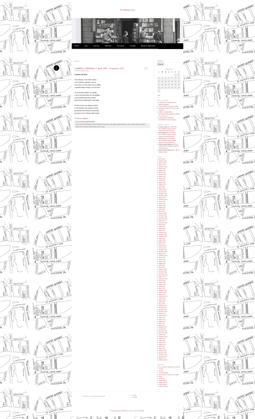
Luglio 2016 (162, 340)
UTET (98, 127)
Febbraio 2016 (163, 350)
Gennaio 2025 (162, 174)
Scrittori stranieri (163, 382)
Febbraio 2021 (163, 246)
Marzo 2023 (162, 211)
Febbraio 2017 (163, 327)
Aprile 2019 (162, 286)
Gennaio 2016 (162, 352)
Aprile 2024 (162, 186)
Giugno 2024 (162, 182)
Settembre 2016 (163, 336)
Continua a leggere (82, 118)
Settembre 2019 (163, 279)
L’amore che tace (135, 124)
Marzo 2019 (162, 288)
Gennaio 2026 (162, 163)
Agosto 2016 (162, 338)
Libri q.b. (96, 46)
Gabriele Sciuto (84, 70)
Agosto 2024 (162, 178)
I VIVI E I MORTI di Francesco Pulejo (168, 106)
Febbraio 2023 (163, 213)
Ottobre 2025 (162, 164)
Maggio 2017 (162, 321)
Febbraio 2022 (163, 232)
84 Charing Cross (127, 9)
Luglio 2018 (162, 298)
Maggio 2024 (162, 184)
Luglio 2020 (162, 259)
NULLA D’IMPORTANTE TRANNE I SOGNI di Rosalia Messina (169, 146)
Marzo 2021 (162, 244)
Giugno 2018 (162, 300)
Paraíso (77, 127)
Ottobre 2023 (162, 197)
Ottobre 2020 (162, 253)
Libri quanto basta (163, 372)
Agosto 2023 (162, 201)
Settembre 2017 (163, 315)
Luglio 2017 (162, 317)
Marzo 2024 (162, 188)
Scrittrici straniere (90, 121)
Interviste (108, 46)
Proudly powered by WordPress (119, 411)
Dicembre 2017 (163, 309)
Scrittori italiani (163, 380)
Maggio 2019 (162, 284)
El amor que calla (107, 124)
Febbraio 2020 (163, 269)
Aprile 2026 (162, 159)
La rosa (128, 124)
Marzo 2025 (162, 172)
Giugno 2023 (162, 205)
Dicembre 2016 (163, 331)
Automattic (141, 411)
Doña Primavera (87, 124)
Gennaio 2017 (162, 329)
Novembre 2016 (163, 333)
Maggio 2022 (162, 228)
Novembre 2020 (163, 251)
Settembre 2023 (163, 199)
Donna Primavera (97, 124)
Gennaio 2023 (162, 215)
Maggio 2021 (162, 242)
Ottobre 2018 (162, 294)
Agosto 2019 (162, 280)
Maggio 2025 (162, 170)
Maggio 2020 (162, 263)
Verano (103, 127)
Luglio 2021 (162, 238)
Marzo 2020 (162, 267)
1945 (81, 124)
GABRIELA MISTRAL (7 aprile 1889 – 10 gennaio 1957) (99, 68)
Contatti (132, 46)
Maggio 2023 (162, 207)
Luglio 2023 (162, 203)
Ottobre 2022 (162, 221)
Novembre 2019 (163, 275)
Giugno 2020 (162, 261)
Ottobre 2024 (162, 176)
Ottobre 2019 (162, 277)
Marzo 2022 (162, 230)
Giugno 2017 (162, 319)
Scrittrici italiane (163, 384)
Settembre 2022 (163, 223)
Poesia (83, 121)
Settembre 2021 (163, 236)
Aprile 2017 (162, 323)
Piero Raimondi (84, 127)
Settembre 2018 (163, 296)
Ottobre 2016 (162, 334)
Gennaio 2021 (162, 248)
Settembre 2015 (163, 360)
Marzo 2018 (162, 304)
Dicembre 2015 (163, 354)
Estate (114, 124)
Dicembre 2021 (163, 234)
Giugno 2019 (162, 282)
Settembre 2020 (163, 255)
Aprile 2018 (162, 302)
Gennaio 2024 (162, 192)
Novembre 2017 (163, 311)
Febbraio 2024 (163, 190)
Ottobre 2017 (162, 313)
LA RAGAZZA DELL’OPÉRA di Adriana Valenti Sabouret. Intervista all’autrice (167, 128)
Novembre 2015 (163, 356)
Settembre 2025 (163, 166)
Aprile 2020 (162, 265)
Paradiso (143, 124)
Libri (86, 46)
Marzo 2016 (162, 348)
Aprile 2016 (162, 346)
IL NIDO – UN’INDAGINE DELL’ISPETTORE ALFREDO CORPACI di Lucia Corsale (169, 114)
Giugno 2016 (162, 342)
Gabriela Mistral (121, 124)
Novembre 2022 (163, 219)
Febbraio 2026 (163, 161)
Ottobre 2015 (162, 358)
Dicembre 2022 (163, 217)
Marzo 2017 (162, 325)
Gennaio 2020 (162, 271)
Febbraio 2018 (163, 306)
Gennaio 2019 (162, 292)
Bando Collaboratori (148, 46)
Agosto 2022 (162, 224)
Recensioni (162, 378)
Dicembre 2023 (163, 193)
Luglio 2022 (162, 226)
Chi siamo (120, 46)
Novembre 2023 (163, 195)
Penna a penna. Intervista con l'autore (169, 374)
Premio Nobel (93, 127)
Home (77, 46)
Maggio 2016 (162, 344)
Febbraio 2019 (163, 290)
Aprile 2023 (162, 209)
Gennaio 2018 (162, 307)
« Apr (158, 95)
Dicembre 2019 (163, 273)
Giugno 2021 (162, 240)
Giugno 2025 (162, 168)
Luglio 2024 (162, 180)
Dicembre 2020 (163, 250)
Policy (134, 395)
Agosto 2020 (162, 257)
